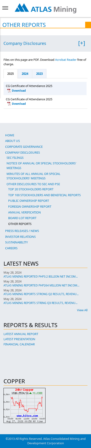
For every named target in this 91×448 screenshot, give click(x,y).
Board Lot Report (22, 218)
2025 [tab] (10, 74)
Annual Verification (24, 212)
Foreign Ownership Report (29, 206)
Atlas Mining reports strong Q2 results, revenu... (41, 294)
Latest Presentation (19, 339)
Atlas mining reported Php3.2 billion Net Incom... (41, 276)
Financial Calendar (19, 344)
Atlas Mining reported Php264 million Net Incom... (41, 285)
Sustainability (16, 242)
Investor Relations (20, 237)
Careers (11, 248)
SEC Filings (15, 157)
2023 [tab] (39, 74)
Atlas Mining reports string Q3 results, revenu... (40, 303)
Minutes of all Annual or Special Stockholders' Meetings (33, 176)
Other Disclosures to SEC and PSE (33, 184)
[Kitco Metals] (46, 405)
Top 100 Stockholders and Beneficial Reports (44, 195)
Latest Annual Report (21, 334)
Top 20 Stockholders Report (30, 189)
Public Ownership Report (28, 201)
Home (9, 135)
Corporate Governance (24, 147)
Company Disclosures (25, 43)
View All (82, 310)
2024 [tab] (25, 74)
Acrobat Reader (66, 60)
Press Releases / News (22, 231)
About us (12, 141)
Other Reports (20, 224)
